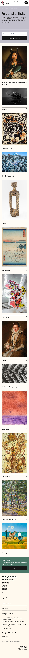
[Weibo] (15, 633)
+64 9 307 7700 (6, 629)
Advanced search (13, 38)
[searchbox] (13, 34)
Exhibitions (8, 579)
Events (5, 582)
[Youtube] (9, 633)
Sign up (13, 568)
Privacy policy (5, 636)
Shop (4, 589)
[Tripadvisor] (12, 633)
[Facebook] (3, 633)
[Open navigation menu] (26, 2)
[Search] (22, 2)
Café (4, 585)
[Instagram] (6, 633)
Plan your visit (9, 576)
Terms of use (5, 638)
